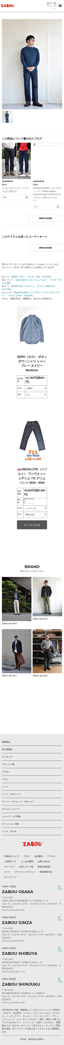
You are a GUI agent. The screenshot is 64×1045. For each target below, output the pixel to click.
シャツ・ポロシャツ (11, 794)
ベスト (5, 779)
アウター (6, 772)
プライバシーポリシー (25, 872)
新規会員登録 (44, 866)
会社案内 (38, 856)
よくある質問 (27, 861)
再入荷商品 (7, 749)
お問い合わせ (44, 861)
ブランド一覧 (8, 764)
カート (7, 872)
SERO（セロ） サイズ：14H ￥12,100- (32, 277)
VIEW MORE (45, 218)
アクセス (51, 856)
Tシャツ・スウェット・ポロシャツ (18, 801)
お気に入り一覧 (26, 866)
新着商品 (6, 742)
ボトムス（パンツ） (11, 809)
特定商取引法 (46, 872)
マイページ (9, 866)
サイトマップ (10, 877)
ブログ (27, 856)
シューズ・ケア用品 (11, 816)
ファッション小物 (10, 824)
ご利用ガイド (10, 861)
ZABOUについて (11, 856)
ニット (5, 786)
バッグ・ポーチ (9, 831)
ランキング (7, 757)
